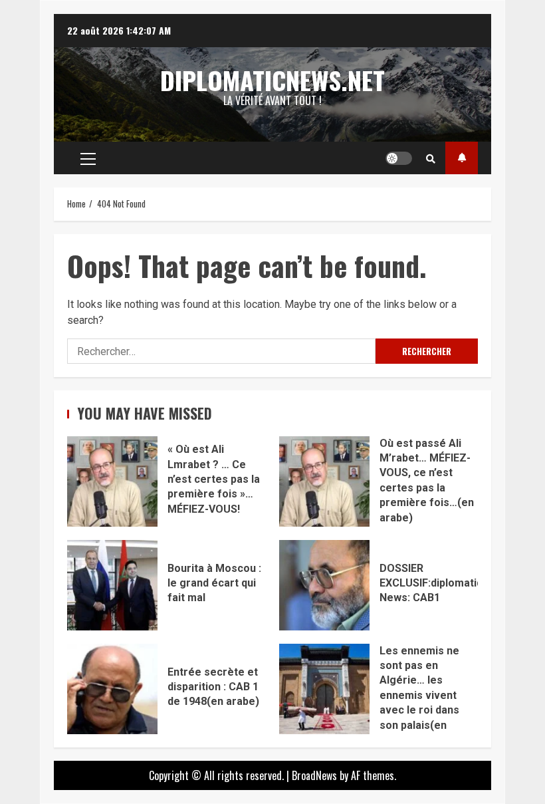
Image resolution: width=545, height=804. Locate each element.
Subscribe (461, 158)
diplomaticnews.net (272, 79)
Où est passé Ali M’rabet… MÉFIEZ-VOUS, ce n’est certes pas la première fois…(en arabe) (324, 481)
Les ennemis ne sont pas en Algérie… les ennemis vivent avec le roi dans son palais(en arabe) (324, 689)
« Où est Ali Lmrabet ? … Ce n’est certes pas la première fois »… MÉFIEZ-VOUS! (112, 481)
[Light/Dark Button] (398, 158)
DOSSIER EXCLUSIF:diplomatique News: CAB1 (324, 585)
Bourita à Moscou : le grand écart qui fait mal (112, 585)
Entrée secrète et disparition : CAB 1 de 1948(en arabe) (112, 689)
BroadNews (314, 775)
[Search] (430, 158)
